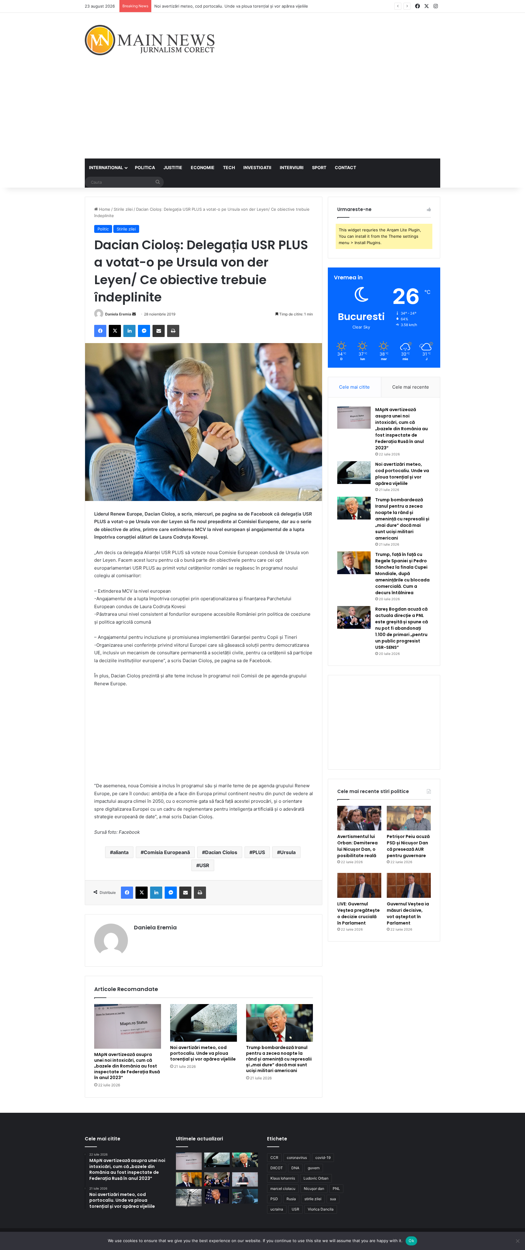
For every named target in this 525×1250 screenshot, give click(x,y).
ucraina (276, 1209)
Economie (202, 167)
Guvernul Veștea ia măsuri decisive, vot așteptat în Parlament (408, 913)
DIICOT (276, 1168)
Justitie (172, 167)
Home (104, 209)
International (106, 167)
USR (204, 865)
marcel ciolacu (282, 1188)
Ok (411, 1240)
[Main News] (149, 40)
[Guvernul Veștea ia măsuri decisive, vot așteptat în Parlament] (409, 885)
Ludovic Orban (316, 1178)
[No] (517, 1241)
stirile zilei (312, 1199)
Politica (145, 167)
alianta (121, 852)
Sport (319, 167)
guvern (314, 1168)
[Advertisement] (262, 112)
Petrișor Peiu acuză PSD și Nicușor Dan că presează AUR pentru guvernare (408, 846)
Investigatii (257, 167)
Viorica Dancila (321, 1209)
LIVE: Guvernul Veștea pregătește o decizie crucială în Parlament (358, 913)
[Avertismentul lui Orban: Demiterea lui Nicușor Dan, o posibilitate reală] (359, 818)
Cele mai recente (410, 387)
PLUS (258, 852)
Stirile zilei (123, 209)
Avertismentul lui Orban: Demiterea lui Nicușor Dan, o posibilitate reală (357, 846)
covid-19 (323, 1157)
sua (333, 1199)
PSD (274, 1199)
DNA (295, 1168)
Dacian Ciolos (221, 852)
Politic (103, 228)
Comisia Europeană (167, 852)
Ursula (288, 852)
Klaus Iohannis (282, 1178)
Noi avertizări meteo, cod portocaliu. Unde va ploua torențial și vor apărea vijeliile (231, 6)
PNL (336, 1188)
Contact (345, 167)
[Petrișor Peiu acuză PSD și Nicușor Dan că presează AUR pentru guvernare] (409, 818)
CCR (274, 1157)
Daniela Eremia (118, 314)
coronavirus (297, 1157)
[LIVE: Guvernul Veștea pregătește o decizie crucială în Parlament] (359, 885)
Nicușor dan (314, 1188)
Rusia (291, 1199)
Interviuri (292, 167)
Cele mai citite (354, 387)
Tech (229, 167)
